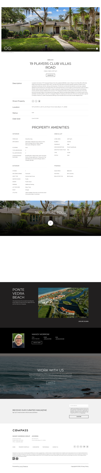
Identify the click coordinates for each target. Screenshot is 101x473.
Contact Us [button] (50, 382)
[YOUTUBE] (84, 446)
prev (6, 48)
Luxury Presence (23, 466)
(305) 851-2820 (19, 441)
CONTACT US (55, 447)
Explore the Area (83, 321)
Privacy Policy (83, 412)
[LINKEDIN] (81, 446)
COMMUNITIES (36, 447)
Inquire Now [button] (50, 75)
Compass (40, 452)
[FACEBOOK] (75, 446)
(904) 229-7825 (47, 338)
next (9, 48)
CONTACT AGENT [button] (37, 342)
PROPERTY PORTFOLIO (24, 447)
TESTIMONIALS (46, 447)
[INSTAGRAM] (78, 446)
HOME (14, 447)
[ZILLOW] (87, 446)
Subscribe (78, 416)
